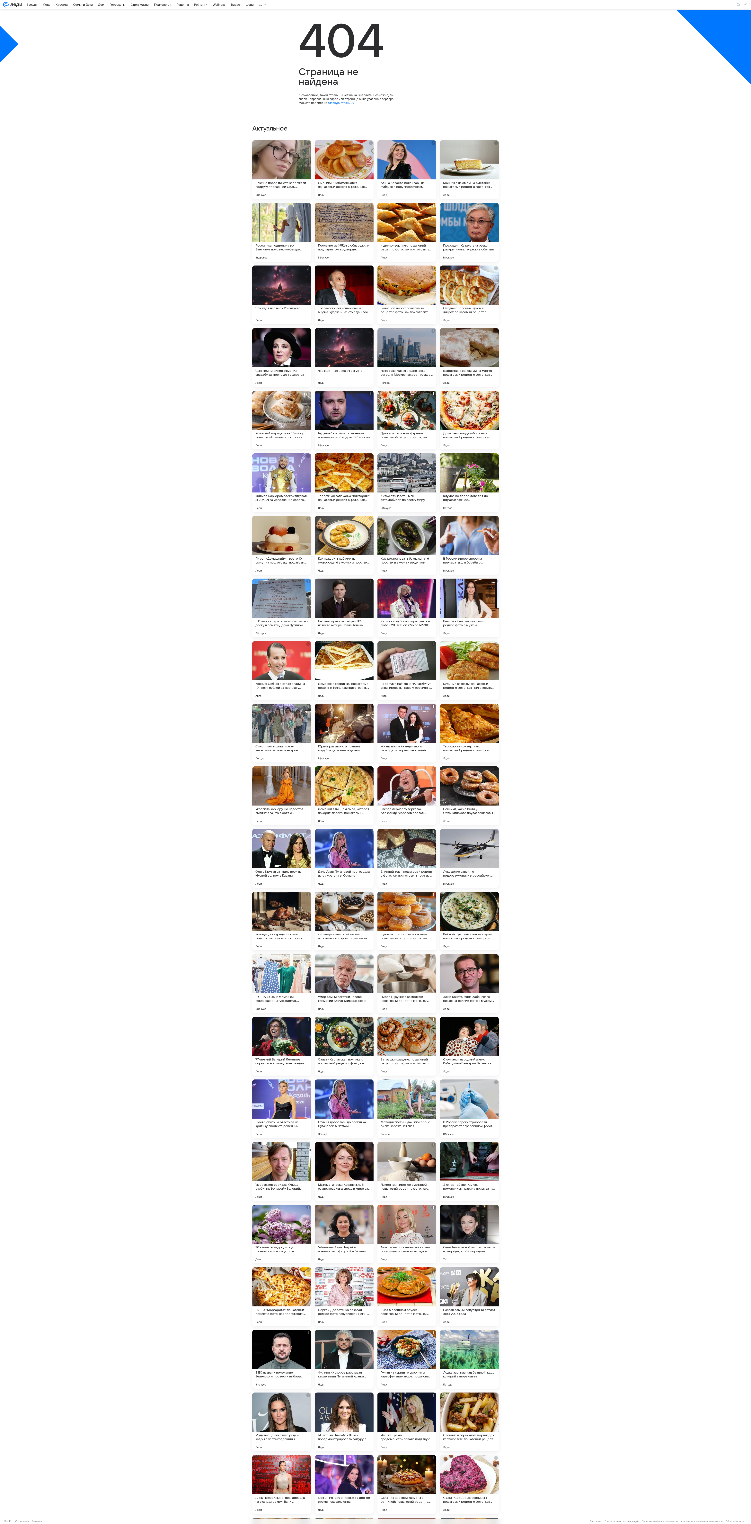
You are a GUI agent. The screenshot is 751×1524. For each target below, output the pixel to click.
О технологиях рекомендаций (622, 1521)
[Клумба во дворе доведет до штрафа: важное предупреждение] (469, 482)
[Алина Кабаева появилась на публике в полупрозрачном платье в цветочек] (406, 169)
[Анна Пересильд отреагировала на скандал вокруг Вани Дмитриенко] (281, 1484)
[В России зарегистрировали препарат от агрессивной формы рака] (469, 1108)
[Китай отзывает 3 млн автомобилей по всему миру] (406, 482)
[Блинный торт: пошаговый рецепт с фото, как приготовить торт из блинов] (406, 858)
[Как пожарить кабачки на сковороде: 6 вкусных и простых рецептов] (344, 545)
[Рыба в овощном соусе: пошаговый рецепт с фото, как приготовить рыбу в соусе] (406, 1296)
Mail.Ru (8, 1521)
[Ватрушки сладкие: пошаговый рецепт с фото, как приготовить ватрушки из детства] (406, 1046)
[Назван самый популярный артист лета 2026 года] (469, 1296)
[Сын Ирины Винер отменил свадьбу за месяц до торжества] (281, 357)
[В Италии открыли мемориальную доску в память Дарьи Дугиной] (281, 608)
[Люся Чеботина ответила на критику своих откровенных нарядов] (281, 1108)
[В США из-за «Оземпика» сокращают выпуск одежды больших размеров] (281, 983)
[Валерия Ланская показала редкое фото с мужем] (469, 608)
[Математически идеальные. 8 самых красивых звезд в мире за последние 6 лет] (344, 1171)
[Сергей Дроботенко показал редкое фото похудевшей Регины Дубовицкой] (344, 1296)
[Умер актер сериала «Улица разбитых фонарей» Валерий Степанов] (281, 1171)
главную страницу (341, 103)
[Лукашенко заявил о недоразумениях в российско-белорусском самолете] (469, 858)
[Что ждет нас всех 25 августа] (281, 295)
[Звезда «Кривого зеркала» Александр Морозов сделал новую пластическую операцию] (406, 795)
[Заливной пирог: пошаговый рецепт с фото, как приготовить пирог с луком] (406, 295)
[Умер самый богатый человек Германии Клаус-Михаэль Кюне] (344, 983)
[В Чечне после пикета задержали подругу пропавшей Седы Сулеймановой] (281, 169)
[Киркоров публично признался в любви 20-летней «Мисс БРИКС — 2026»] (406, 608)
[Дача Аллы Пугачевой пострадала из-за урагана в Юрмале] (344, 858)
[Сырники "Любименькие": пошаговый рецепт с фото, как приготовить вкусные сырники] (344, 169)
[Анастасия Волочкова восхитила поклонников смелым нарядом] (406, 1234)
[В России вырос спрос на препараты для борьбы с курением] (469, 545)
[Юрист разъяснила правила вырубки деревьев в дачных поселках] (344, 733)
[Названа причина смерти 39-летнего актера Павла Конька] (344, 608)
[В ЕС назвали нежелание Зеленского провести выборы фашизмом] (281, 1359)
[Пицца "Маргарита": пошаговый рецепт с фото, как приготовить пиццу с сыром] (281, 1296)
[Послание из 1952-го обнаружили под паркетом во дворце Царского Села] (344, 232)
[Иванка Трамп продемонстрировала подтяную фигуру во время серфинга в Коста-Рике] (406, 1422)
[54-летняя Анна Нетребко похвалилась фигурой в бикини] (344, 1234)
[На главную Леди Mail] (15, 4)
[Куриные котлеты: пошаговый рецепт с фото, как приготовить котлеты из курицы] (469, 670)
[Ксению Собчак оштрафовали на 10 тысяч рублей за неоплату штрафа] (281, 670)
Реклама (37, 1521)
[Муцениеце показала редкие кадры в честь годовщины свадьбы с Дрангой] (281, 1422)
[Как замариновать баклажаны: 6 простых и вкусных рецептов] (406, 545)
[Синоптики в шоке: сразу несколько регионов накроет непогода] (281, 733)
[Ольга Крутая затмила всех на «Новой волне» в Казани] (281, 858)
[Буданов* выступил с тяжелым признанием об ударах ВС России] (344, 420)
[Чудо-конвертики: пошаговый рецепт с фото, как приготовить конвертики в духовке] (406, 232)
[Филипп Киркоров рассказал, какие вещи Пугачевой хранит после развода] (344, 1359)
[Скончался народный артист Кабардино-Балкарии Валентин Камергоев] (469, 1046)
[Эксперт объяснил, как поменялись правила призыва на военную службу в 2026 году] (469, 1171)
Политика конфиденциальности (660, 1521)
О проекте (595, 1521)
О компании (22, 1521)
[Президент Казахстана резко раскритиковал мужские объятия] (469, 232)
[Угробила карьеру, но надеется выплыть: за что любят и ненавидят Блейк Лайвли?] (281, 795)
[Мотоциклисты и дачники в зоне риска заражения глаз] (406, 1108)
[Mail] (6, 4)
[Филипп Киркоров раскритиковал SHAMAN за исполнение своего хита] (281, 482)
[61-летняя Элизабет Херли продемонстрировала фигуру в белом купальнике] (344, 1422)
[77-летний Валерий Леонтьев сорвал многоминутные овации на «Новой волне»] (281, 1046)
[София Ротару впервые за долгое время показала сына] (344, 1484)
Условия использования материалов (702, 1521)
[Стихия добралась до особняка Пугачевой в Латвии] (344, 1108)
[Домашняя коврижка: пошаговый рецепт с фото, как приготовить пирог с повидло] (344, 670)
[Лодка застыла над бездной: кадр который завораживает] (469, 1359)
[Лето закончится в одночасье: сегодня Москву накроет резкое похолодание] (406, 357)
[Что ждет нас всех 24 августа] (344, 357)
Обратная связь (735, 1521)
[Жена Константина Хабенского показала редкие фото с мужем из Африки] (469, 983)
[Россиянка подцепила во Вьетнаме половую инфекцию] (281, 232)
